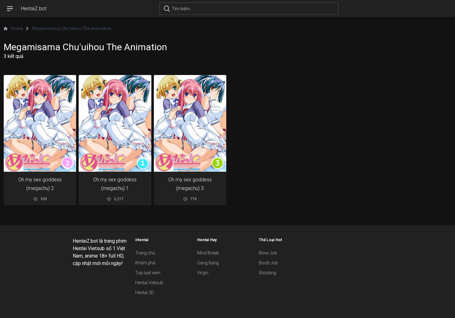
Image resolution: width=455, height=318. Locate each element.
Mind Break (208, 252)
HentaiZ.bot (33, 8)
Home (17, 28)
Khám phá (145, 262)
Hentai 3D (144, 292)
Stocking (267, 272)
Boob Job (268, 262)
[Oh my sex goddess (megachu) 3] (190, 123)
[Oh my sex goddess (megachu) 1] (115, 123)
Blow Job (268, 252)
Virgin (202, 272)
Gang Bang (208, 262)
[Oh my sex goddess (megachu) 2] (40, 123)
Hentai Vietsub (149, 282)
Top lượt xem (147, 272)
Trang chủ (145, 252)
